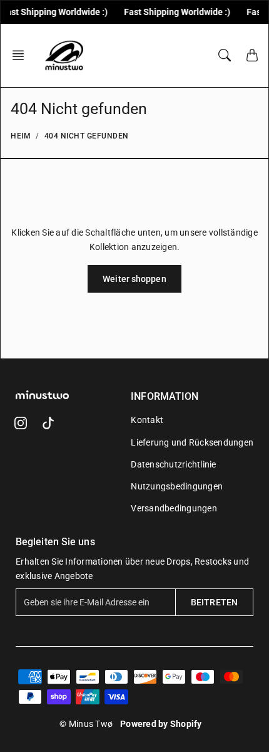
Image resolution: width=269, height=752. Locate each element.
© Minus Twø (86, 724)
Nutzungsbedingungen (177, 486)
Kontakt (147, 420)
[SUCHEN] (224, 55)
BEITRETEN (214, 602)
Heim (21, 136)
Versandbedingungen (174, 508)
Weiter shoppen (134, 279)
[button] (22, 55)
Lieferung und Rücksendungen (192, 442)
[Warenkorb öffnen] (252, 55)
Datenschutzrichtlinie (173, 464)
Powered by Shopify (161, 724)
